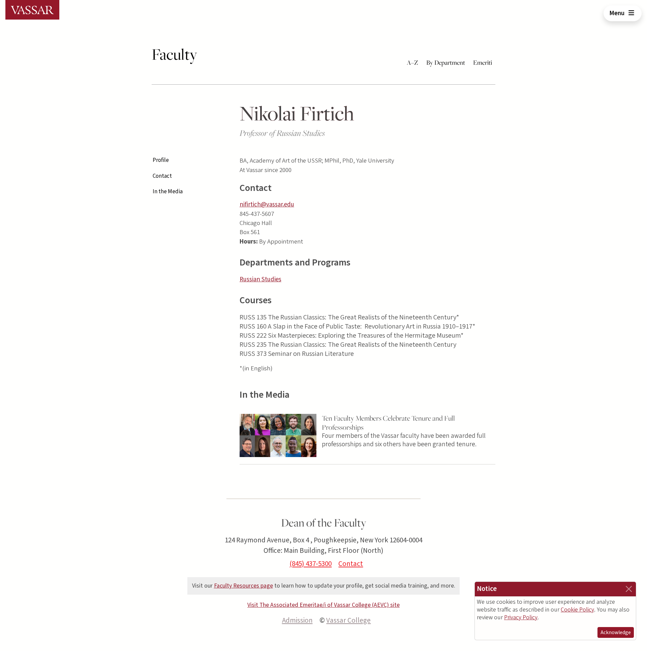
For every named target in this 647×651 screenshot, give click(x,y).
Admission (297, 620)
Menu (617, 13)
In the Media (168, 192)
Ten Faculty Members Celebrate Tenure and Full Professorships (388, 422)
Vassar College (348, 620)
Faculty (174, 54)
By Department (445, 62)
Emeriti (482, 62)
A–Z (412, 62)
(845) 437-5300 (310, 564)
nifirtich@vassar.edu (267, 204)
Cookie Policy (577, 609)
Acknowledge (615, 632)
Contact (162, 176)
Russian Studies (260, 279)
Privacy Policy (520, 617)
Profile (161, 160)
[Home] (32, 10)
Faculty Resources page (243, 586)
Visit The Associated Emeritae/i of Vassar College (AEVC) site (323, 605)
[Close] (629, 589)
